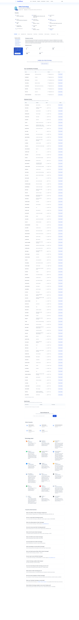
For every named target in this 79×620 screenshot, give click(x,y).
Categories (38, 1)
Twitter (42, 581)
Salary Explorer (43, 1)
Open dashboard (17, 53)
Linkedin (39, 581)
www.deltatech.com (53, 20)
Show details (60, 74)
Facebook (44, 581)
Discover (47, 1)
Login (62, 1)
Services (52, 1)
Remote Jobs (34, 1)
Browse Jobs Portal (44, 63)
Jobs (31, 1)
